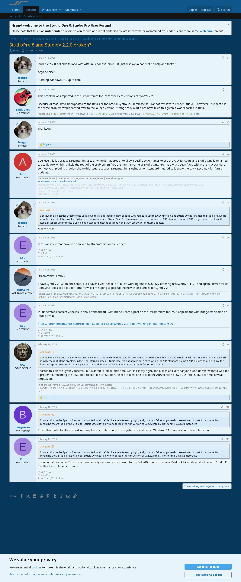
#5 (228, 202)
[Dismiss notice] (228, 25)
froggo (16, 50)
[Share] (222, 58)
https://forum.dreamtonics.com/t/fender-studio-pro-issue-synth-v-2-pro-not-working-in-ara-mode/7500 (105, 323)
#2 (228, 89)
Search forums (32, 16)
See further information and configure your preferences (45, 574)
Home (16, 9)
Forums (31, 9)
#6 (228, 237)
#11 (227, 439)
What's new (49, 9)
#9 (228, 344)
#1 (228, 57)
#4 (228, 154)
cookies (36, 567)
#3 (228, 122)
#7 (228, 269)
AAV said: (45, 414)
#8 (228, 305)
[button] (60, 9)
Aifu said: (45, 210)
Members (71, 9)
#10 (227, 407)
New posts (15, 16)
